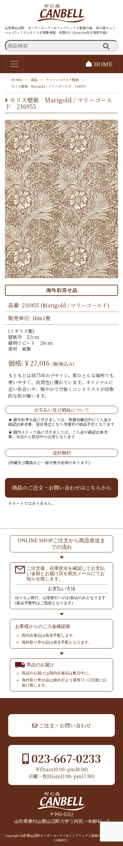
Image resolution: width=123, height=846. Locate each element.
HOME (102, 64)
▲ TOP (99, 704)
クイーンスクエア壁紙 (62, 79)
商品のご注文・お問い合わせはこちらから (62, 487)
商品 (34, 79)
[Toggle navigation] (14, 64)
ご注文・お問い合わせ (64, 725)
